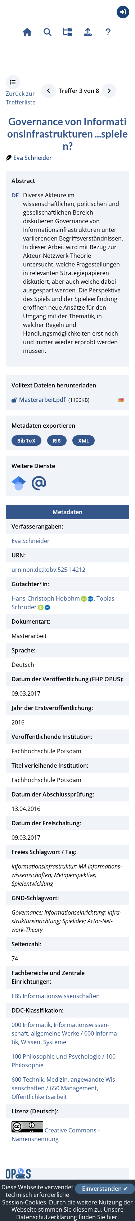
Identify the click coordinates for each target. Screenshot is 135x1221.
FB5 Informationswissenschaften (56, 996)
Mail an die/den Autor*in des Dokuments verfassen (39, 483)
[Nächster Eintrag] (109, 91)
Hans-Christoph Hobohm (46, 598)
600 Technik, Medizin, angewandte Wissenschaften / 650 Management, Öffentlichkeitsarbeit (64, 1088)
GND (91, 599)
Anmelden (123, 12)
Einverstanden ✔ (105, 1189)
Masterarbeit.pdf (42, 400)
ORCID (84, 599)
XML (83, 440)
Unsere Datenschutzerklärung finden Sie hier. (69, 1213)
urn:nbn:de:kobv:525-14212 (48, 570)
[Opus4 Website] (18, 1176)
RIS (57, 440)
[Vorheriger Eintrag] (48, 91)
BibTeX (26, 440)
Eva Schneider (32, 158)
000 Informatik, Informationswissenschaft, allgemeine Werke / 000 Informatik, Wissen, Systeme (65, 1033)
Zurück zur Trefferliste (21, 98)
